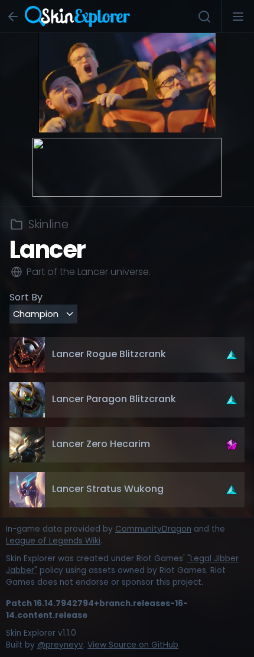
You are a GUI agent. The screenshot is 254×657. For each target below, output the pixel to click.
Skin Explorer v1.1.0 (41, 633)
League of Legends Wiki (53, 540)
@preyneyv (60, 644)
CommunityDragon (153, 529)
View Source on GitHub (132, 644)
